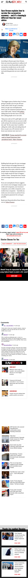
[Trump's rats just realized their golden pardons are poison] (5, 393)
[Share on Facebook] (3, 34)
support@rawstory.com (22, 232)
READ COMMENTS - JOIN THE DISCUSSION (14, 243)
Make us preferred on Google (11, 29)
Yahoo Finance (10, 202)
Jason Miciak (13, 391)
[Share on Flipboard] (10, 34)
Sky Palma (10, 23)
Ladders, (21, 111)
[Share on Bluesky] (21, 34)
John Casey (13, 367)
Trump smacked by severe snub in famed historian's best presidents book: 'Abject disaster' (14, 137)
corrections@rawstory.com (14, 236)
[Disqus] (14, 301)
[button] (26, 1)
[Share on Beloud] (25, 34)
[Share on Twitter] (6, 34)
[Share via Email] (17, 34)
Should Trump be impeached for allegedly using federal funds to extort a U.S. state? (14, 270)
